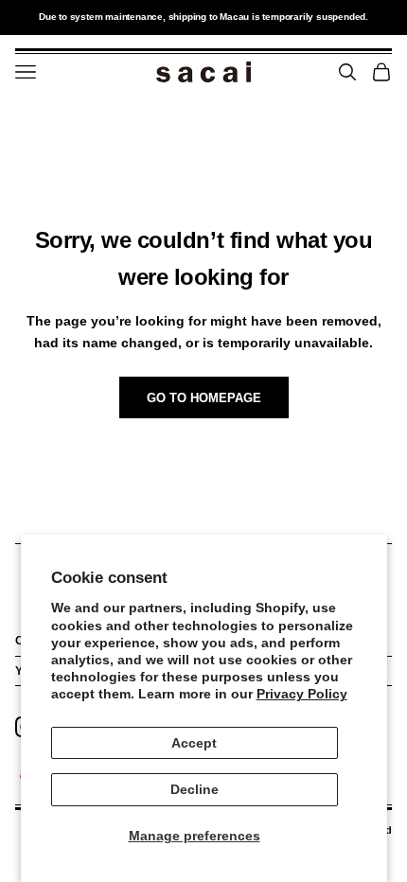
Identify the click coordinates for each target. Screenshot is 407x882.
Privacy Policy (302, 693)
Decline (194, 789)
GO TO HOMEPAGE (204, 398)
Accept (194, 742)
